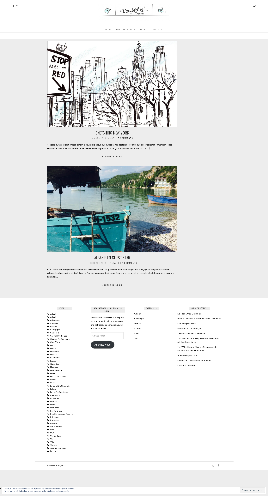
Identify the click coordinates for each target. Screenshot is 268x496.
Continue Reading (112, 156)
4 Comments (129, 263)
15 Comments (125, 138)
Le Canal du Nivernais (60, 386)
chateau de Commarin (60, 339)
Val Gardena (55, 436)
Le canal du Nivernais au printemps (194, 360)
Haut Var (54, 367)
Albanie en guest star (112, 257)
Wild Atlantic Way (58, 448)
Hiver (52, 373)
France (53, 361)
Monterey (54, 398)
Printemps (54, 417)
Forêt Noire (55, 357)
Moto (52, 404)
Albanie (115, 263)
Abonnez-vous (102, 344)
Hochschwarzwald (58, 376)
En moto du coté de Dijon (189, 328)
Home (108, 29)
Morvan (53, 401)
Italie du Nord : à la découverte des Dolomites (199, 318)
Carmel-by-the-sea (58, 336)
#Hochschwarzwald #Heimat (191, 333)
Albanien (54, 317)
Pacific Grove (56, 411)
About (143, 29)
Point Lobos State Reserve (61, 414)
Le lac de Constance (59, 392)
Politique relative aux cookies (58, 491)
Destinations (124, 29)
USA (112, 138)
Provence (54, 420)
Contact (157, 29)
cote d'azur (55, 342)
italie (52, 382)
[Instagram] (17, 6)
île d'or (53, 451)
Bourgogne (55, 329)
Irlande (53, 379)
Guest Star (54, 364)
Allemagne (54, 320)
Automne (54, 323)
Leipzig (53, 389)
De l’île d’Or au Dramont (189, 313)
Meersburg (55, 395)
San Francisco (56, 426)
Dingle (53, 348)
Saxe (52, 429)
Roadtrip (54, 423)
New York (54, 407)
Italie (136, 333)
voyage (53, 445)
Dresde (53, 354)
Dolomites (54, 351)
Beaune (53, 326)
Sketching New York (112, 133)
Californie (54, 333)
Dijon (52, 345)
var (51, 439)
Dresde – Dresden (186, 365)
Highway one (56, 370)
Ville (52, 442)
